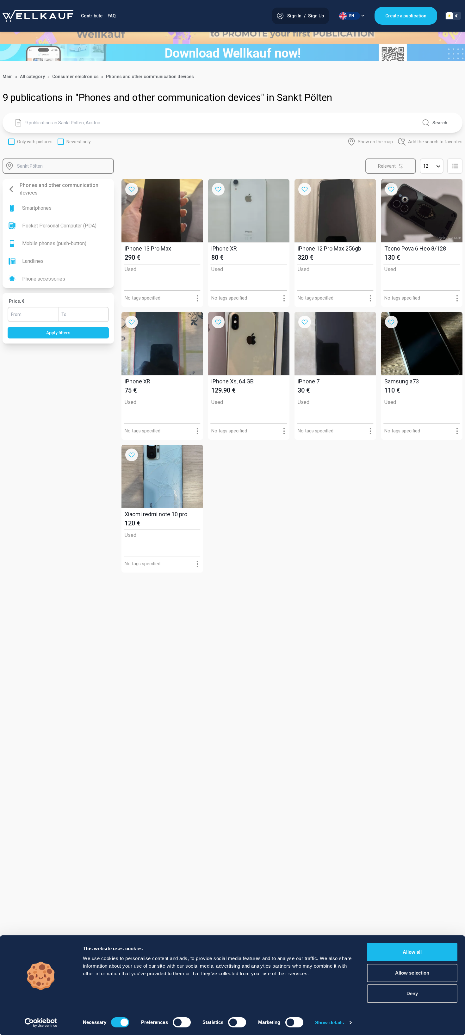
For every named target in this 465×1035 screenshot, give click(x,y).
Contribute (91, 15)
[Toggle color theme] (453, 16)
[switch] (182, 1022)
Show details (329, 1022)
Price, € (16, 301)
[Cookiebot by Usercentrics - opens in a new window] (41, 1022)
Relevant (387, 166)
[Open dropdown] (197, 298)
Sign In (294, 15)
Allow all (412, 952)
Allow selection (412, 973)
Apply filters (58, 332)
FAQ (112, 15)
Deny (412, 993)
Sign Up (316, 15)
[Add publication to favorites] (131, 189)
